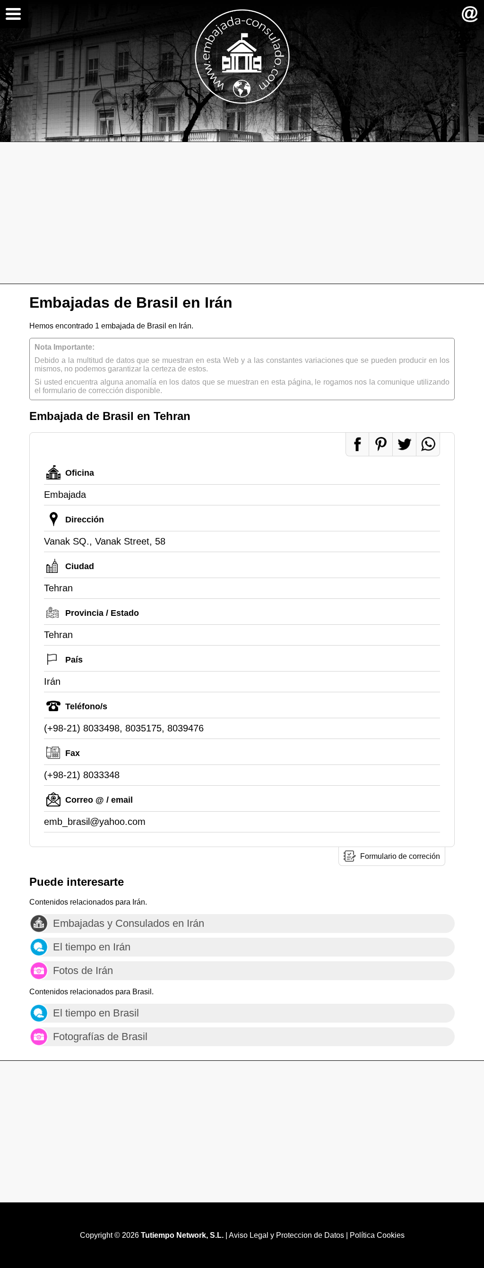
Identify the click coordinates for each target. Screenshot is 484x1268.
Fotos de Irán (83, 970)
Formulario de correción (400, 856)
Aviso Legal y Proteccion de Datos (286, 1235)
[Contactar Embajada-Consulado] (470, 14)
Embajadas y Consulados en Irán (128, 923)
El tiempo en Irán (91, 947)
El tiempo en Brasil (96, 1013)
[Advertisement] (242, 213)
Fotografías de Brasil (100, 1036)
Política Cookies (377, 1235)
